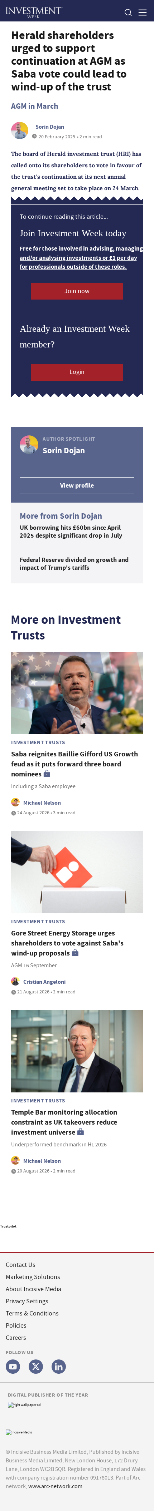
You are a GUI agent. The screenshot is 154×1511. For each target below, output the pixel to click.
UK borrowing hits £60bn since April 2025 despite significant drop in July (71, 531)
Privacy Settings (27, 1301)
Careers (16, 1338)
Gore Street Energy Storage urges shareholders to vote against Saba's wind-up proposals (67, 943)
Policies (16, 1326)
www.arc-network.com (55, 1486)
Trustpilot (8, 1226)
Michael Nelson (42, 802)
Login (77, 372)
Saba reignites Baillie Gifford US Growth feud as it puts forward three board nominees (74, 764)
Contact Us (20, 1265)
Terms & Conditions (32, 1313)
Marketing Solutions (33, 1277)
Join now (77, 291)
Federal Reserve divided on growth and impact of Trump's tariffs (74, 563)
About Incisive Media (33, 1289)
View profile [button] (77, 485)
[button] (128, 12)
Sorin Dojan (49, 126)
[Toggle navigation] (140, 12)
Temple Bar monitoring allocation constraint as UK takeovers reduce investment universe (64, 1122)
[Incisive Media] (19, 1431)
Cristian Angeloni (44, 982)
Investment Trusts (38, 742)
